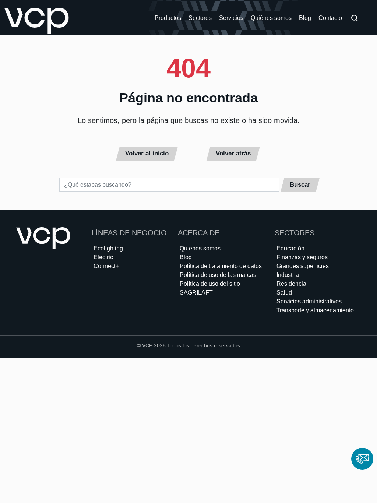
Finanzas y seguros (302, 257)
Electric (103, 257)
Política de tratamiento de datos (221, 266)
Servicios (231, 18)
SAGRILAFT (196, 292)
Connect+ (106, 266)
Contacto (330, 18)
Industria (287, 275)
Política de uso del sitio (210, 284)
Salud (284, 292)
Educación (290, 248)
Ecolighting (108, 248)
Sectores (200, 18)
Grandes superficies (302, 266)
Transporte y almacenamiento (315, 310)
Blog (305, 18)
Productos (168, 18)
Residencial (292, 284)
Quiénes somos (271, 18)
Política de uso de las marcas (218, 275)
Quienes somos (200, 248)
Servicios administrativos (309, 301)
